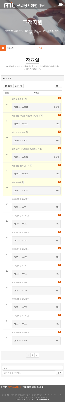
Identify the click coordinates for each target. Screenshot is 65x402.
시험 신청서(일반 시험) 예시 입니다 (26, 116)
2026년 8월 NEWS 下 (20, 199)
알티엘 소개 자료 (19, 132)
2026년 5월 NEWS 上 (20, 316)
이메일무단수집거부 (29, 387)
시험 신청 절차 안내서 (21, 166)
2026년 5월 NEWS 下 (20, 299)
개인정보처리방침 (14, 387)
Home (3, 48)
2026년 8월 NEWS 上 (20, 216)
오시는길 (40, 387)
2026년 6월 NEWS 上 (20, 282)
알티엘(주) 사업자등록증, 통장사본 (26, 149)
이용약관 (4, 387)
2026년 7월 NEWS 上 (20, 249)
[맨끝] (36, 355)
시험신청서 (16, 182)
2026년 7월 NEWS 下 (20, 232)
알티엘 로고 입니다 (19, 99)
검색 (59, 373)
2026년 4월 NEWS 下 (20, 332)
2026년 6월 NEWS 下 (20, 266)
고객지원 (10, 48)
